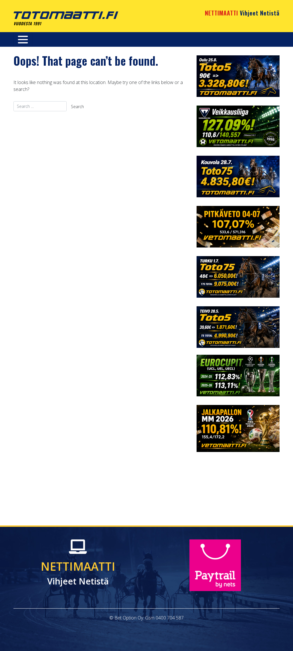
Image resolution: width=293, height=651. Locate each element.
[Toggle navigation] (22, 39)
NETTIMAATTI (242, 13)
